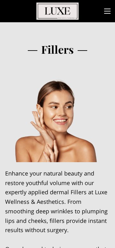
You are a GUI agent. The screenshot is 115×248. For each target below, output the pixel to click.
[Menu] (107, 11)
